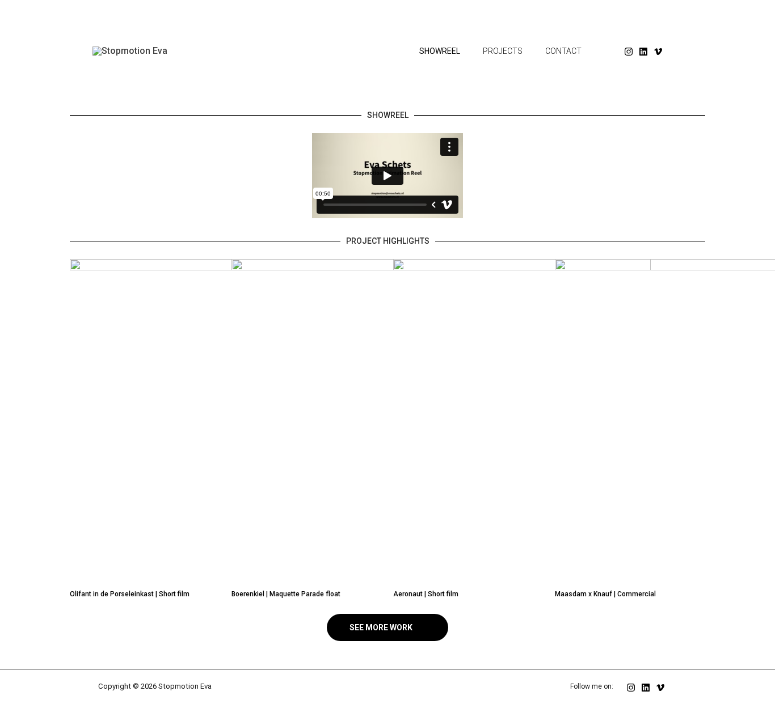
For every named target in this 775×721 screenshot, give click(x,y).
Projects (503, 51)
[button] (387, 178)
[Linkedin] (643, 51)
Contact (563, 51)
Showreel (439, 51)
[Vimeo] (658, 51)
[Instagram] (628, 51)
